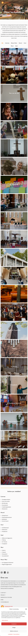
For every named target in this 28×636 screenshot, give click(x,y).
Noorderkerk (5, 505)
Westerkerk (4, 508)
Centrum (7, 43)
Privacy (3, 595)
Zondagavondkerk (6, 499)
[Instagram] (2, 572)
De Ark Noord (5, 521)
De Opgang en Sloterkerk (7, 562)
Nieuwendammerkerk (7, 517)
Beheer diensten (5, 620)
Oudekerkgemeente (6, 507)
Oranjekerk (4, 543)
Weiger (14, 627)
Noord (20, 43)
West (12, 46)
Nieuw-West (14, 43)
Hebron (3, 550)
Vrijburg (4, 539)
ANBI (2, 599)
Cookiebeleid (10, 634)
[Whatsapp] (8, 572)
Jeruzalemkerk (5, 555)
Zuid (16, 46)
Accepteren (14, 624)
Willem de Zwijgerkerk (7, 538)
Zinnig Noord (5, 515)
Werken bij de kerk (6, 597)
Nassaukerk (4, 554)
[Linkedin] (5, 572)
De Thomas (4, 541)
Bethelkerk (4, 519)
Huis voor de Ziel (6, 501)
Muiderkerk (4, 531)
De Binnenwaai (5, 527)
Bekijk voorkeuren (14, 631)
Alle (2, 43)
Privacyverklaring (16, 634)
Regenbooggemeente (7, 564)
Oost (25, 43)
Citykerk (4, 552)
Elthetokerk (4, 529)
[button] (26, 609)
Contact (3, 592)
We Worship (5, 503)
